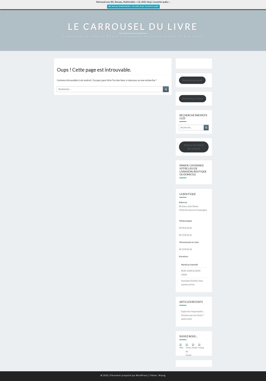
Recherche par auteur (192, 80)
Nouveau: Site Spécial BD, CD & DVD (194, 147)
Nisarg (162, 375)
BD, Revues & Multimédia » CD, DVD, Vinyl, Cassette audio (133, 6)
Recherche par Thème (192, 98)
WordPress (141, 375)
